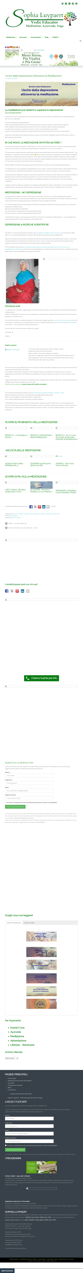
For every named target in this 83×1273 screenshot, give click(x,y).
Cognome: (8, 780)
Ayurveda (23, 37)
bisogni (26, 513)
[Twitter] (62, 4)
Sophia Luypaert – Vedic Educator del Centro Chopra (25, 1098)
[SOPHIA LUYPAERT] (41, 19)
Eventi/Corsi (17, 1027)
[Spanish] (13, 47)
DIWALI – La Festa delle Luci (17, 523)
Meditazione (10, 37)
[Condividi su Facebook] (31, 506)
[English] (8, 47)
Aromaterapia (36, 37)
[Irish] (18, 47)
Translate (41, 50)
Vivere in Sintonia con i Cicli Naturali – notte (22, 528)
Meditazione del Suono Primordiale (19, 1080)
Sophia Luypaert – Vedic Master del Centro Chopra (23, 1259)
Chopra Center (42, 1259)
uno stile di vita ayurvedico (63, 320)
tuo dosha (59, 322)
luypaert (42, 513)
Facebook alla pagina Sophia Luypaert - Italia (49, 393)
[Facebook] (66, 4)
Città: (7, 787)
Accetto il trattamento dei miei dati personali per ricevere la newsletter (32, 802)
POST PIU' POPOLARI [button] (14, 923)
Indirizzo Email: (10, 795)
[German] (11, 47)
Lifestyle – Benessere (22, 1044)
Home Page (12, 1078)
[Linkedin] (69, 4)
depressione (36, 513)
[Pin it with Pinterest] (39, 506)
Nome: (7, 772)
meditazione (48, 513)
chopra (31, 513)
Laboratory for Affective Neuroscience (48, 233)
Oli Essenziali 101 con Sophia (66, 1259)
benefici (15, 513)
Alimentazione (18, 1040)
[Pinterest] (72, 4)
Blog (46, 37)
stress (58, 513)
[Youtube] (76, 4)
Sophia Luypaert (12, 78)
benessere (21, 513)
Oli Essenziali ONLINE (15, 1085)
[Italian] (16, 47)
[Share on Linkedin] (43, 506)
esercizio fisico (72, 322)
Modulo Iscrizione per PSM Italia (21, 1094)
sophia (54, 513)
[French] (6, 47)
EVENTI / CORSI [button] (29, 923)
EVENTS (55, 37)
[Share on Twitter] (35, 506)
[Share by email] (48, 506)
